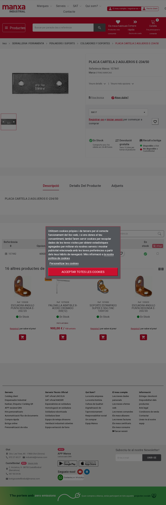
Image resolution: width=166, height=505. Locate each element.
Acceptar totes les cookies (83, 272)
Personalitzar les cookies (64, 263)
